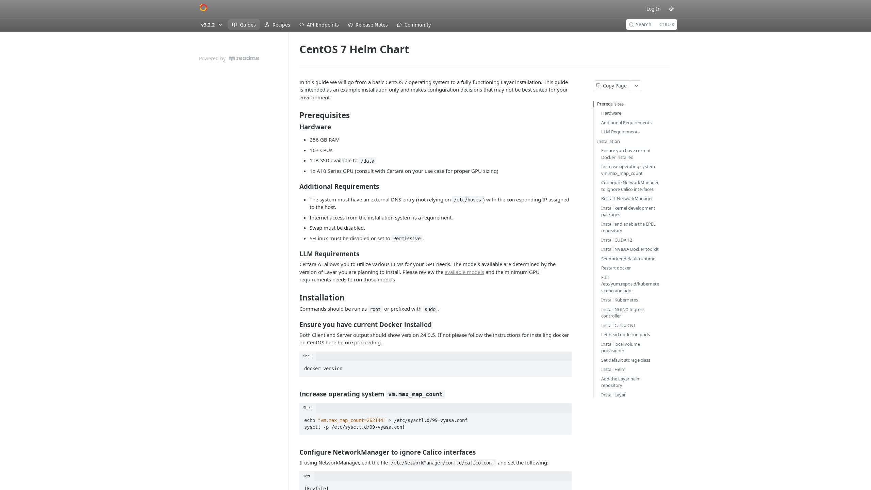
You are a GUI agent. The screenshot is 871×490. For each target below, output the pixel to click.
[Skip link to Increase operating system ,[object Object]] (295, 393)
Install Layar (613, 395)
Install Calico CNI (618, 325)
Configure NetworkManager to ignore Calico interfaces (630, 185)
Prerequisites (610, 104)
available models (464, 271)
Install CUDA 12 (616, 240)
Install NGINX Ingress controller (622, 312)
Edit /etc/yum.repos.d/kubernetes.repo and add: (630, 284)
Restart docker (616, 268)
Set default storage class (625, 360)
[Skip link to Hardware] (295, 126)
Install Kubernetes (619, 300)
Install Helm (613, 369)
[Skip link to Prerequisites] (295, 115)
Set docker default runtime (628, 259)
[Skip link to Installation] (295, 297)
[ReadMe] (244, 58)
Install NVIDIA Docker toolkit (630, 249)
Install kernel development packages (628, 211)
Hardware (611, 113)
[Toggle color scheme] (671, 8)
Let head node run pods (625, 334)
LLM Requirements (620, 132)
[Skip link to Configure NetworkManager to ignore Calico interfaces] (295, 451)
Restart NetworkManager (627, 198)
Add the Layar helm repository (621, 382)
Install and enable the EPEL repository (628, 227)
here (331, 342)
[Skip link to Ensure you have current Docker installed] (295, 324)
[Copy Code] (563, 366)
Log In (653, 8)
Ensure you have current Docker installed (626, 153)
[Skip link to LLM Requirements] (295, 253)
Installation (608, 141)
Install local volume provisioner (620, 347)
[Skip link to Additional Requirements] (295, 186)
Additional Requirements (626, 122)
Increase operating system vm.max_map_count (628, 169)
